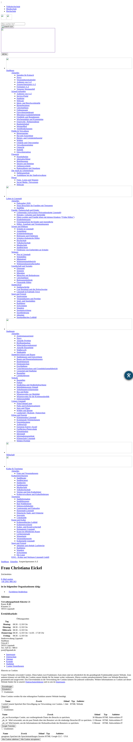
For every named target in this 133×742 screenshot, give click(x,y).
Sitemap (9, 659)
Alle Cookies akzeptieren (30, 739)
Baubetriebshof (23, 124)
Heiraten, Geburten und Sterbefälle (31, 215)
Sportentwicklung (24, 310)
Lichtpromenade (23, 534)
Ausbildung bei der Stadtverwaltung (31, 175)
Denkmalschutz (23, 364)
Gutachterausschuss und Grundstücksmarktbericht (37, 368)
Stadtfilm (20, 208)
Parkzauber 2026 (24, 203)
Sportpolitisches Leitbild (26, 317)
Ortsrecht (20, 147)
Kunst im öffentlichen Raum (28, 531)
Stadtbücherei (22, 247)
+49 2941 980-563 (8, 581)
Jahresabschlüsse (23, 159)
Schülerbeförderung (25, 233)
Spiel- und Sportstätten (26, 301)
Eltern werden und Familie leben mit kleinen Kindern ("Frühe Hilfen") (45, 217)
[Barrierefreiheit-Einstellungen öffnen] (128, 375)
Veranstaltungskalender (26, 80)
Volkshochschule (13, 6)
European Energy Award (27, 427)
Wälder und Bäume (25, 410)
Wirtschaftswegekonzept (27, 345)
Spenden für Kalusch (25, 75)
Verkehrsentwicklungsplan (27, 389)
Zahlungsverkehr (24, 166)
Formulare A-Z (23, 87)
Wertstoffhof (22, 126)
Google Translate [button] (8, 726)
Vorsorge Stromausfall (26, 89)
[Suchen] (7, 26)
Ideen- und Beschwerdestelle (28, 103)
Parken (19, 382)
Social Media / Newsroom (27, 182)
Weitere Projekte (23, 441)
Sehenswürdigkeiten (25, 506)
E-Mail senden (7, 579)
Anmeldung (21, 231)
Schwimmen (22, 306)
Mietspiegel (21, 259)
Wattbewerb (21, 350)
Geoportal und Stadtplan (27, 371)
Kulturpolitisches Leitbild (27, 522)
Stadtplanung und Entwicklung (29, 357)
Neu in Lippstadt (23, 254)
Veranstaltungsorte (24, 538)
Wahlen (20, 140)
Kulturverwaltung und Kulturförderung (33, 494)
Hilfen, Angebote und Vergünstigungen (33, 224)
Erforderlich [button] (6, 689)
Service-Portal (22, 96)
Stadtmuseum (22, 485)
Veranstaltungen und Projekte (29, 299)
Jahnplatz (20, 315)
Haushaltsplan (22, 157)
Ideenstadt (21, 434)
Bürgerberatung (23, 105)
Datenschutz (11, 657)
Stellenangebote (23, 173)
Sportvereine (22, 296)
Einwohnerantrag (24, 152)
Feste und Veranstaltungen (27, 473)
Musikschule (11, 9)
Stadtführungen (23, 501)
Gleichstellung (22, 108)
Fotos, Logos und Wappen (27, 180)
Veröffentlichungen (24, 129)
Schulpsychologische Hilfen (28, 238)
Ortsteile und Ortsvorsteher (28, 143)
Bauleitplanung (23, 361)
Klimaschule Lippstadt (26, 438)
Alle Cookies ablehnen (10, 739)
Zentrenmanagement (25, 336)
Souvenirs (21, 515)
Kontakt (9, 661)
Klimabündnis (22, 431)
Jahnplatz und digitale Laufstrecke (31, 545)
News (19, 77)
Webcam (20, 101)
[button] (69, 65)
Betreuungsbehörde (25, 280)
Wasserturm (21, 536)
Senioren (20, 271)
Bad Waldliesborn (24, 504)
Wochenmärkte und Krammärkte (30, 119)
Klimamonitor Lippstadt (26, 417)
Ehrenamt (21, 268)
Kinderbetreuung (24, 219)
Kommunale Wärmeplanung (28, 420)
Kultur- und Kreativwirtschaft (29, 527)
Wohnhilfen (21, 257)
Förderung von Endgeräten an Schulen (32, 250)
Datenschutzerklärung (34, 682)
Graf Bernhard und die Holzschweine (32, 289)
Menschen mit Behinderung (28, 275)
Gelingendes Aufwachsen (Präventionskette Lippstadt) (39, 212)
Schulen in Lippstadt (25, 229)
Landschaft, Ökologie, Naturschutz (31, 413)
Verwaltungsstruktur (25, 145)
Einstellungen (7, 687)
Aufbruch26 (22, 424)
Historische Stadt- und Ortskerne (30, 513)
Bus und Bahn (22, 392)
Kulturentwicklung (24, 524)
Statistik (20, 150)
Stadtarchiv (21, 483)
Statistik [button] (5, 707)
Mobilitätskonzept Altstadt (27, 387)
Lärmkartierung (23, 375)
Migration (21, 273)
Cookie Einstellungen (15, 666)
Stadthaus (5, 561)
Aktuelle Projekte (24, 340)
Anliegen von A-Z (24, 82)
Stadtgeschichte (23, 287)
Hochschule (11, 11)
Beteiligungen (22, 161)
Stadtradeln (21, 352)
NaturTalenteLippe (24, 403)
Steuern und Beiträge (25, 164)
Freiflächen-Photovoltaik (27, 429)
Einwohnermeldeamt (25, 112)
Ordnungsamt (22, 110)
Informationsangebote (25, 436)
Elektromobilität (23, 399)
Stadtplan (20, 98)
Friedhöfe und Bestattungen (28, 117)
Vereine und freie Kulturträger (29, 492)
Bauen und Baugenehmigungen (30, 359)
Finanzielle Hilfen (24, 282)
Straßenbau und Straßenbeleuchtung (31, 385)
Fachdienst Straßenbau (18, 592)
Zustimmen (8, 692)
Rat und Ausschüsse (25, 136)
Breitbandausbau (23, 343)
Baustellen (21, 373)
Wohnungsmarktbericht (26, 261)
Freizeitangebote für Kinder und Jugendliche (35, 222)
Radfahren (21, 303)
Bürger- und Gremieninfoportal (29, 138)
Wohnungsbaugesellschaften (28, 264)
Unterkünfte (21, 517)
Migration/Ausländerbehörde (28, 115)
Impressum (10, 654)
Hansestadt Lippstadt (25, 511)
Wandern (20, 308)
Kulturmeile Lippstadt (26, 541)
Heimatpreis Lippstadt (26, 529)
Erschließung (22, 366)
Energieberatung (23, 422)
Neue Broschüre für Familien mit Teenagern (35, 205)
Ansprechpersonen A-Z (26, 84)
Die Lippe (21, 555)
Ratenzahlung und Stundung (28, 168)
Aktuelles (14, 561)
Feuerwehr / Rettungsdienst (28, 122)
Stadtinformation (23, 499)
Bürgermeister (22, 133)
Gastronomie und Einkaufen (28, 508)
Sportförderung (23, 313)
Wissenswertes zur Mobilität (28, 394)
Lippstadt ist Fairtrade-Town (28, 292)
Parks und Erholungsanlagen (28, 406)
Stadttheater (21, 478)
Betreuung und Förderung (27, 236)
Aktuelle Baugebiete (25, 347)
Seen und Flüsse (23, 408)
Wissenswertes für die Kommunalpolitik (33, 396)
